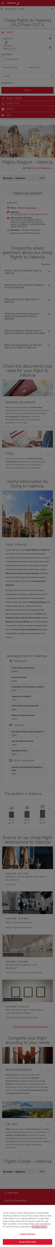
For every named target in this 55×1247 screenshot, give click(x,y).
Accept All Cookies (27, 1242)
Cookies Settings (27, 1234)
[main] (27, 1226)
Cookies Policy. (40, 1226)
